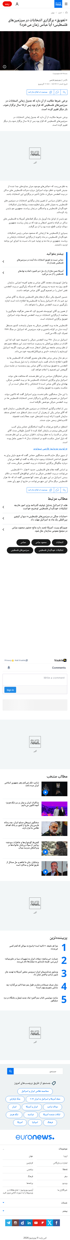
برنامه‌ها (30, 1183)
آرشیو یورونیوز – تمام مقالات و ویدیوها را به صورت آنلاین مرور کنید (18, 1191)
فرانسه (31, 1115)
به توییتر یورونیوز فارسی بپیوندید (50, 449)
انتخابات (59, 542)
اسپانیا (35, 1122)
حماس (23, 542)
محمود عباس (41, 542)
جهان (53, 13)
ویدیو (64, 1183)
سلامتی (30, 1170)
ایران (14, 1107)
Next (65, 1170)
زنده (7, 3)
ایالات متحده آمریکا (51, 1115)
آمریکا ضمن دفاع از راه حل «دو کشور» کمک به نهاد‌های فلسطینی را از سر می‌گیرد (40, 273)
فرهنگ (50, 1122)
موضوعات (63, 1149)
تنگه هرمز (14, 1115)
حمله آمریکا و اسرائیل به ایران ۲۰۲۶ (45, 1099)
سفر (65, 1176)
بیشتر (65, 1211)
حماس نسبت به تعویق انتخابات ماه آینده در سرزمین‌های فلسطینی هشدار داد (40, 261)
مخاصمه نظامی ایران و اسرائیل (35, 1091)
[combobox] (35, 1071)
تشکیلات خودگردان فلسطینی (51, 550)
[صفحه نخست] (66, 12)
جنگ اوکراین (15, 1099)
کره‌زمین (29, 1163)
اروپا (65, 1156)
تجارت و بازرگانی (60, 1163)
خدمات (64, 1203)
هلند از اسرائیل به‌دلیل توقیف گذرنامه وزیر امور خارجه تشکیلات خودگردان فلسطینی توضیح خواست (40, 507)
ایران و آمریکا (32, 1107)
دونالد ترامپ (52, 1107)
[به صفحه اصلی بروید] (58, 4)
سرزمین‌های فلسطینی (20, 550)
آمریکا (20, 1122)
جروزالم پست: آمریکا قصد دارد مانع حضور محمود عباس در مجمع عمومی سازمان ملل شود (39, 529)
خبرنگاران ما (62, 1190)
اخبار (60, 13)
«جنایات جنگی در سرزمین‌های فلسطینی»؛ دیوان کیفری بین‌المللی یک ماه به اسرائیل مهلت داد (40, 518)
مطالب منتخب (57, 776)
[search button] (10, 1071)
